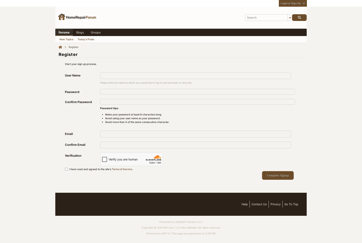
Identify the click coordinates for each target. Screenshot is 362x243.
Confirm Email (75, 144)
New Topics (66, 39)
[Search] (299, 17)
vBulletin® (181, 222)
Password (72, 92)
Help (245, 204)
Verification (73, 155)
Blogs (80, 32)
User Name (72, 75)
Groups (96, 32)
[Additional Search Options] (290, 17)
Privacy (275, 204)
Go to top (291, 204)
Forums (64, 32)
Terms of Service (122, 169)
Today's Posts (86, 39)
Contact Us (259, 204)
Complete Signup (278, 175)
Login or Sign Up (291, 3)
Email (69, 134)
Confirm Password (78, 102)
